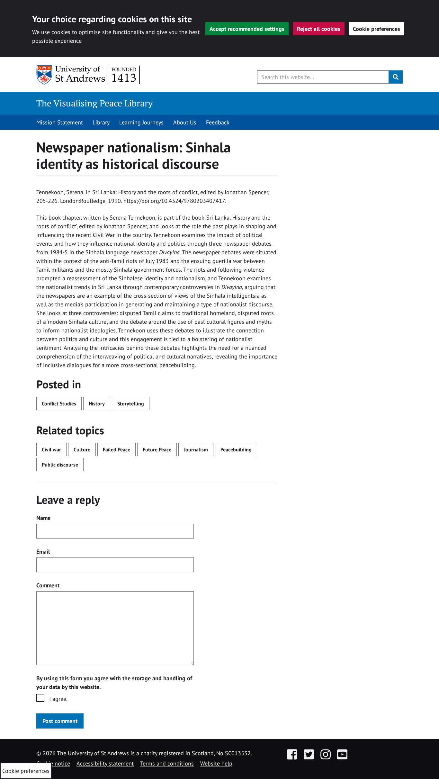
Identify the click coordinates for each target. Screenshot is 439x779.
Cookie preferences (376, 28)
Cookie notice (53, 763)
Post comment (59, 721)
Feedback (217, 122)
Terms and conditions (167, 763)
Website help (216, 763)
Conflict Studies (59, 403)
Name (43, 517)
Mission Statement (59, 122)
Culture (82, 449)
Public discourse (60, 464)
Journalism (196, 449)
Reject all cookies (318, 28)
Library (101, 122)
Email (43, 551)
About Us (184, 122)
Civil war (51, 449)
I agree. (58, 698)
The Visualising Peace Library (94, 103)
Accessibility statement (105, 763)
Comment (47, 585)
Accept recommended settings (247, 28)
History (97, 403)
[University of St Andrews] (88, 75)
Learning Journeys (141, 122)
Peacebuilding (236, 449)
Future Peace (157, 449)
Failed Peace (116, 449)
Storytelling (130, 403)
